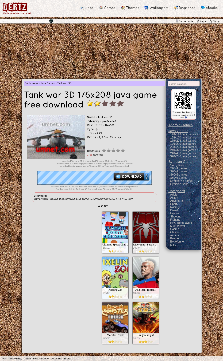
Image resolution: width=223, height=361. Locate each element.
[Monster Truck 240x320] (115, 343)
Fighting (175, 219)
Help (4, 359)
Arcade (174, 235)
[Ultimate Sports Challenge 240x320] (115, 252)
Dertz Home (31, 83)
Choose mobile (186, 21)
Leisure (174, 213)
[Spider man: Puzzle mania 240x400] (146, 252)
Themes (132, 8)
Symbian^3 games (181, 180)
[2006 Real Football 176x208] (146, 297)
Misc (173, 244)
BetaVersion (177, 241)
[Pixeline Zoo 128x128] (115, 297)
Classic (174, 232)
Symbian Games (181, 162)
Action (174, 197)
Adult (173, 194)
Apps (89, 8)
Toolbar (28, 359)
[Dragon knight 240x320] (146, 343)
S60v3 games (178, 174)
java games (56, 359)
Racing (174, 207)
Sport (173, 204)
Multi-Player (177, 225)
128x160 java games (183, 137)
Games (110, 8)
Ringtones (187, 8)
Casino (174, 229)
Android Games (180, 125)
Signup (216, 21)
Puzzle (174, 238)
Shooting (175, 216)
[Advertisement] (111, 51)
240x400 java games (183, 153)
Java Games (48, 83)
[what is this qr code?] (185, 117)
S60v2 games (178, 171)
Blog (35, 359)
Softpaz (67, 359)
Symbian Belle (179, 184)
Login (203, 21)
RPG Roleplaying (181, 222)
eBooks (212, 8)
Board (174, 210)
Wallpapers (158, 8)
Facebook (44, 359)
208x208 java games (183, 146)
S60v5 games (178, 177)
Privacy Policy (15, 359)
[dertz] (17, 14)
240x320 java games (183, 150)
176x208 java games (183, 140)
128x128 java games (183, 134)
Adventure (176, 200)
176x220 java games (183, 143)
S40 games (177, 165)
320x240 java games (183, 156)
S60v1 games (178, 168)
